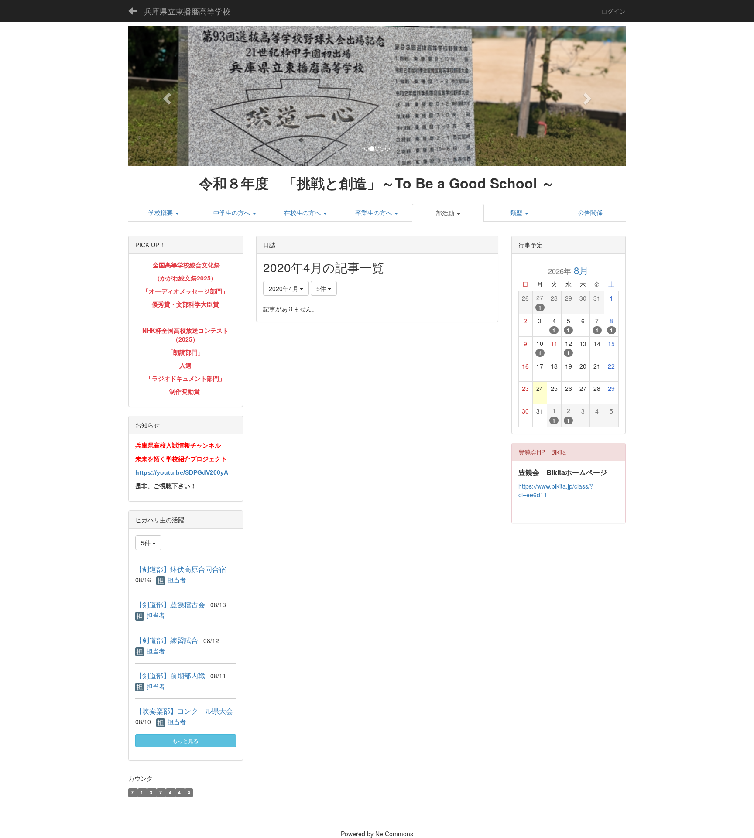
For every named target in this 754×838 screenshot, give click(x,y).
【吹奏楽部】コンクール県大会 (184, 711)
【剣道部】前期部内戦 (170, 675)
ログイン (613, 11)
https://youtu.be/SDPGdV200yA (181, 472)
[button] (165, 96)
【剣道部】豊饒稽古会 (170, 604)
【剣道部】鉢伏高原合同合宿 (180, 569)
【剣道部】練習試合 (166, 640)
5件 (322, 288)
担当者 (177, 579)
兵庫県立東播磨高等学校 (187, 11)
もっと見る (185, 740)
